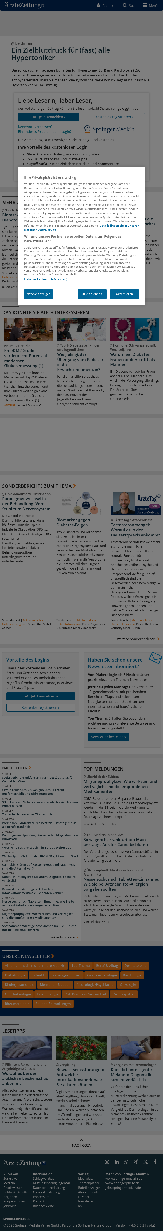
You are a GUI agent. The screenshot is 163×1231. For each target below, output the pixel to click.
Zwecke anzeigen (39, 294)
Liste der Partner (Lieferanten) (45, 279)
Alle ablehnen (92, 294)
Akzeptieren (124, 294)
